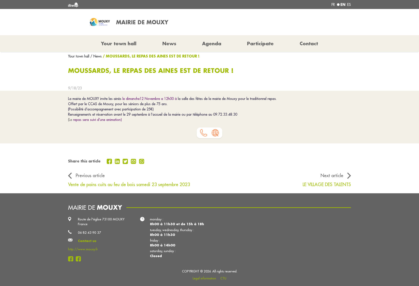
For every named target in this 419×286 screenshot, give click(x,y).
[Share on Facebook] (110, 161)
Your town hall (79, 56)
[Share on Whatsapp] (141, 161)
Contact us (87, 241)
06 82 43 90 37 (89, 232)
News (169, 43)
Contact (309, 43)
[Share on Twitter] (126, 161)
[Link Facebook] (72, 259)
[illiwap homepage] (125, 4)
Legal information (204, 278)
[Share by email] (134, 161)
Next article (332, 175)
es (349, 4)
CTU (223, 278)
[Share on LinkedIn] (118, 161)
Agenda (211, 43)
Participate (260, 43)
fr (333, 4)
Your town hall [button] (118, 43)
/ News (96, 56)
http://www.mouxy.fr (83, 249)
